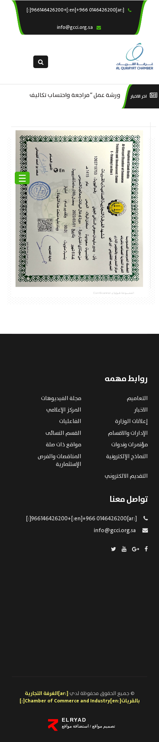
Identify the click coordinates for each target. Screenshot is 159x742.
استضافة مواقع (75, 726)
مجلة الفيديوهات (61, 398)
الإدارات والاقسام (128, 433)
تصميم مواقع (103, 726)
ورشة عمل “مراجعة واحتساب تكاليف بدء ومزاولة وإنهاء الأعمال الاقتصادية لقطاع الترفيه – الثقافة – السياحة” (75, 94)
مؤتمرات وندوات (129, 444)
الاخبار (141, 410)
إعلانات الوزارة (131, 421)
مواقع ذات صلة (63, 444)
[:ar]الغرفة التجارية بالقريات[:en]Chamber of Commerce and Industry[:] (80, 697)
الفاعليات (70, 421)
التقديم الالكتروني (126, 476)
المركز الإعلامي (63, 410)
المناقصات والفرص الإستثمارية (59, 460)
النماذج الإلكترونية (127, 456)
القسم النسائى (63, 433)
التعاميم (137, 398)
